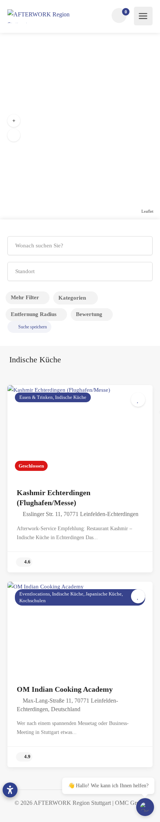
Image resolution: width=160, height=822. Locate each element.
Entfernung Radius (34, 314)
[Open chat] (145, 807)
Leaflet (147, 211)
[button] (13, 121)
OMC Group (130, 803)
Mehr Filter (25, 297)
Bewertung (89, 314)
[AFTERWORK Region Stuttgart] (47, 16)
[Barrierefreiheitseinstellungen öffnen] (10, 789)
